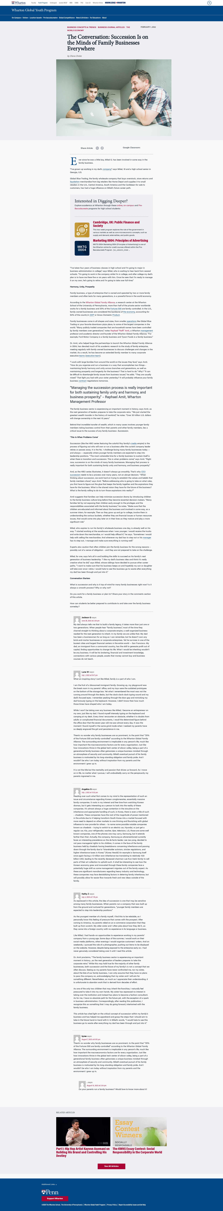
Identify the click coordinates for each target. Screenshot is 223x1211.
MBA (71, 3)
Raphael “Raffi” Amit (119, 331)
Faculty (33, 3)
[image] (95, 147)
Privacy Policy (112, 1205)
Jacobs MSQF (63, 3)
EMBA (76, 3)
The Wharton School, (53, 1205)
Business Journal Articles (111, 27)
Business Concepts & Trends (81, 27)
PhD (82, 3)
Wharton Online (98, 3)
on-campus (128, 206)
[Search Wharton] (209, 3)
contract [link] (82, 381)
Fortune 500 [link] (115, 309)
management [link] (147, 331)
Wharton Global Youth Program (94, 1205)
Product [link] (116, 315)
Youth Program (43, 3)
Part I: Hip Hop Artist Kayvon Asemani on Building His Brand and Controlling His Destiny (83, 1152)
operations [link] (131, 321)
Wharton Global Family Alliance (100, 303)
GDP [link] (92, 315)
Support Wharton (55, 1199)
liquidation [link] (75, 182)
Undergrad (53, 3)
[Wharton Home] (19, 3)
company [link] (107, 169)
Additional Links (48, 1184)
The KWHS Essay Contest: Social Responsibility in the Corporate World (137, 1150)
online (119, 206)
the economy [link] (129, 312)
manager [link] (147, 538)
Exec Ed (87, 3)
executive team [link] (93, 356)
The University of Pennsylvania (71, 1205)
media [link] (134, 444)
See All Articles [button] (111, 1166)
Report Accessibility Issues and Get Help (132, 1205)
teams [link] (82, 356)
